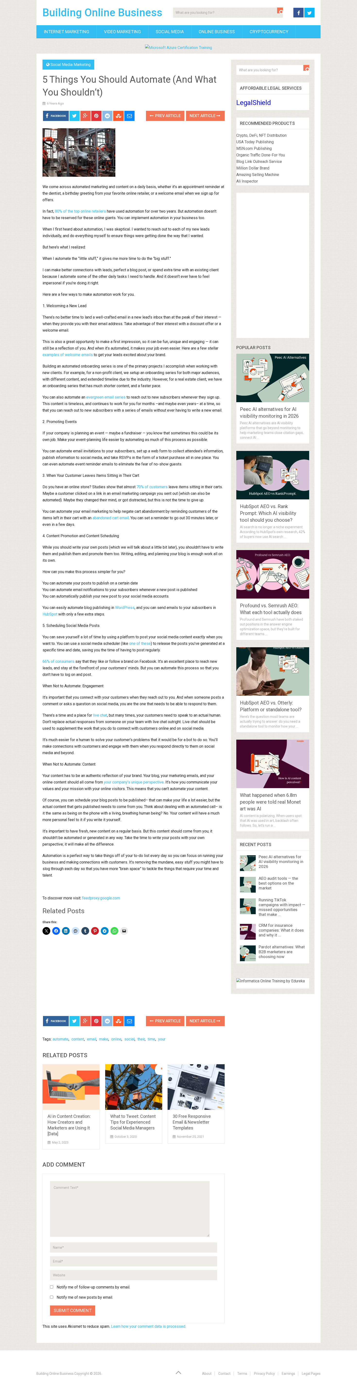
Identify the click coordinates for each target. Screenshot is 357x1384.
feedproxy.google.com (101, 898)
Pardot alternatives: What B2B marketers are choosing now (282, 951)
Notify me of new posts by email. (85, 1297)
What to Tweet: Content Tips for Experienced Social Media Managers (133, 1122)
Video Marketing (122, 31)
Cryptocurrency (269, 31)
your (161, 1039)
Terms (242, 1374)
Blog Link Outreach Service (259, 161)
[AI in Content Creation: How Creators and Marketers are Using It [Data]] (71, 1087)
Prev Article (167, 115)
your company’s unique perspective (134, 782)
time (151, 1039)
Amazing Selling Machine (257, 174)
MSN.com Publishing (254, 148)
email (91, 1039)
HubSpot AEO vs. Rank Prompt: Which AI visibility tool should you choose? (268, 513)
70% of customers (152, 487)
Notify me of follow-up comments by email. (93, 1287)
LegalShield (253, 103)
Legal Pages (311, 1374)
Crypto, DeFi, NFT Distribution (261, 135)
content (77, 1039)
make (103, 1039)
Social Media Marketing (71, 64)
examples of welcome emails (67, 354)
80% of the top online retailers (80, 211)
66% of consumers (58, 661)
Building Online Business (102, 12)
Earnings (288, 1374)
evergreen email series (106, 397)
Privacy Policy (264, 1374)
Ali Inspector (247, 181)
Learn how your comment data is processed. (148, 1326)
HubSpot (49, 614)
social (129, 1039)
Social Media (170, 31)
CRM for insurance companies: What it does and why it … (281, 930)
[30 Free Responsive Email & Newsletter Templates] (196, 1087)
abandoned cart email (111, 518)
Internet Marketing (66, 31)
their (141, 1039)
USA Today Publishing (255, 142)
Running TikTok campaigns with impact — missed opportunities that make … (282, 907)
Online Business (217, 31)
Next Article (203, 115)
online (116, 1039)
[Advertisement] (133, 976)
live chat (100, 715)
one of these (140, 643)
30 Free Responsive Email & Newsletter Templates (192, 1122)
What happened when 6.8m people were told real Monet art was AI (270, 802)
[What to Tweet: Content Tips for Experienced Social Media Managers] (133, 1087)
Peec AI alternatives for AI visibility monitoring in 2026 (281, 861)
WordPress (125, 607)
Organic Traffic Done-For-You (260, 155)
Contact (224, 1374)
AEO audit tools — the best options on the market (278, 883)
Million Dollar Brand (252, 168)
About (207, 1374)
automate (60, 1039)
